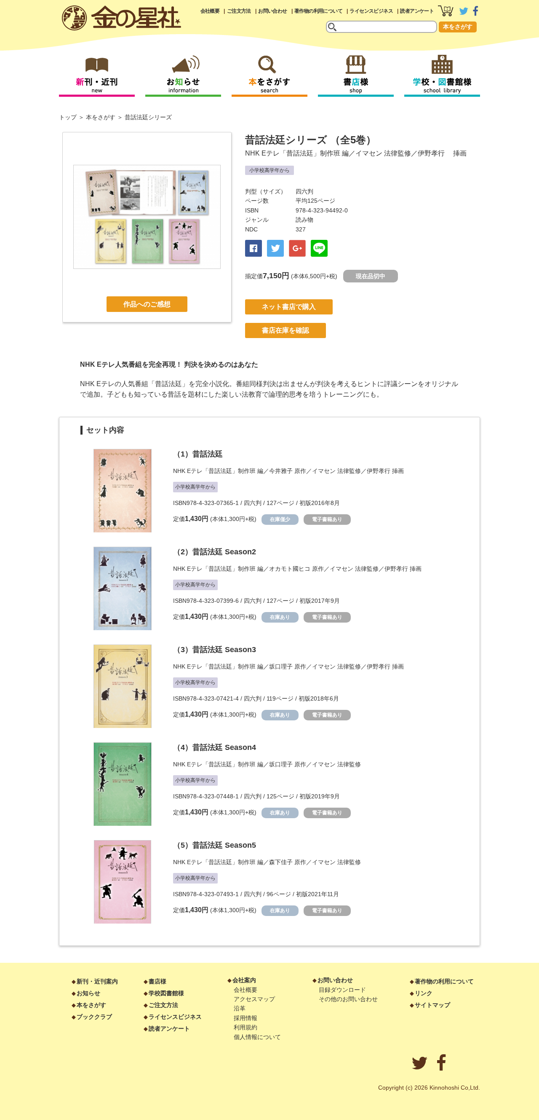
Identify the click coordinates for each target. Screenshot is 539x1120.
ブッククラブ (94, 1016)
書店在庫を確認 (285, 330)
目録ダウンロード (342, 989)
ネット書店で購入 (289, 306)
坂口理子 (281, 666)
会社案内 (244, 980)
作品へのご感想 (147, 304)
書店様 (157, 981)
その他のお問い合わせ (348, 999)
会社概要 (210, 11)
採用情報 (245, 1018)
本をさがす (457, 26)
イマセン (368, 153)
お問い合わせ (272, 11)
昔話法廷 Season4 (224, 747)
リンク (423, 993)
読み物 (304, 219)
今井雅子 (281, 470)
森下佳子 (281, 862)
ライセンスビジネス (371, 11)
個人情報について (257, 1037)
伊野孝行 (434, 153)
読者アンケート (417, 11)
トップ (68, 117)
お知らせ (88, 993)
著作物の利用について (318, 11)
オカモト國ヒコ (289, 568)
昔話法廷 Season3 (224, 649)
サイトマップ (432, 1005)
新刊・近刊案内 (97, 981)
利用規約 (245, 1027)
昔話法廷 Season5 (224, 845)
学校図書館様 (166, 993)
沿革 (239, 1008)
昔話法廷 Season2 (224, 552)
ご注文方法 (239, 11)
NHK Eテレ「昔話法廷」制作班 (292, 153)
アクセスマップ (254, 999)
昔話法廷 (207, 454)
